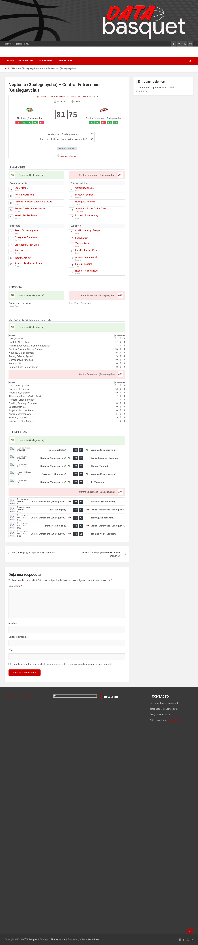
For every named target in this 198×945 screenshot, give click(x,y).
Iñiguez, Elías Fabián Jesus (28, 263)
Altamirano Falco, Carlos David (90, 208)
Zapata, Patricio (83, 243)
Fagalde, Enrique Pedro (86, 250)
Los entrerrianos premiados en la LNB (155, 87)
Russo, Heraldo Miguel (86, 270)
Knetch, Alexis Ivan (24, 194)
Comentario (15, 586)
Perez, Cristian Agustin (26, 230)
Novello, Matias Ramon (26, 215)
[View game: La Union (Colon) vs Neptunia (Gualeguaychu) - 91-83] (67, 450)
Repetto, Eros (21, 250)
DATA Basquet (29, 939)
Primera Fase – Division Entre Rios (71, 97)
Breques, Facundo (84, 194)
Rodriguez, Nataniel (85, 201)
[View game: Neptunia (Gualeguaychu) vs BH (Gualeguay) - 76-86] (67, 482)
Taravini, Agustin (23, 257)
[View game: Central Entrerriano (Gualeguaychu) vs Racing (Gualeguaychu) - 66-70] (67, 518)
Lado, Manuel (21, 188)
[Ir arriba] (190, 931)
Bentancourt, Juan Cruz (27, 244)
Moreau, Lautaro (83, 264)
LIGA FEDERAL (46, 60)
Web (11, 650)
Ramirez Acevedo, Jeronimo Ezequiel (33, 201)
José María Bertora (68, 156)
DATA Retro (25, 60)
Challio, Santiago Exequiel (88, 230)
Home (10, 60)
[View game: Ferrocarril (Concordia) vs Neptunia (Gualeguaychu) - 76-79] (67, 474)
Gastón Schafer (174, 720)
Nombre (13, 623)
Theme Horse (58, 939)
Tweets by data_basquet (17, 696)
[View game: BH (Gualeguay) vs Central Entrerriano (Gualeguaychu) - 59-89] (67, 510)
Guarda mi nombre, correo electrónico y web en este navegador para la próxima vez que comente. (62, 664)
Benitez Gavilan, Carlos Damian (30, 208)
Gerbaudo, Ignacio (84, 188)
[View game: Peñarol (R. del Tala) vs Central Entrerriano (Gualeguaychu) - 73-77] (67, 526)
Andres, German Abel (86, 257)
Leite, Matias (81, 238)
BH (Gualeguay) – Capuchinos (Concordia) (33, 552)
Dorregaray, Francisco (26, 237)
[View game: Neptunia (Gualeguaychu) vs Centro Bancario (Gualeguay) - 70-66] (67, 458)
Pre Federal (66, 60)
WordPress (93, 939)
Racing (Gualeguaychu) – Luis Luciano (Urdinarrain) (101, 554)
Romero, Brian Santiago (87, 215)
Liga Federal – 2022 (44, 97)
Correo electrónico (19, 636)
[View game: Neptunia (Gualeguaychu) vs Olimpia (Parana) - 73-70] (67, 466)
